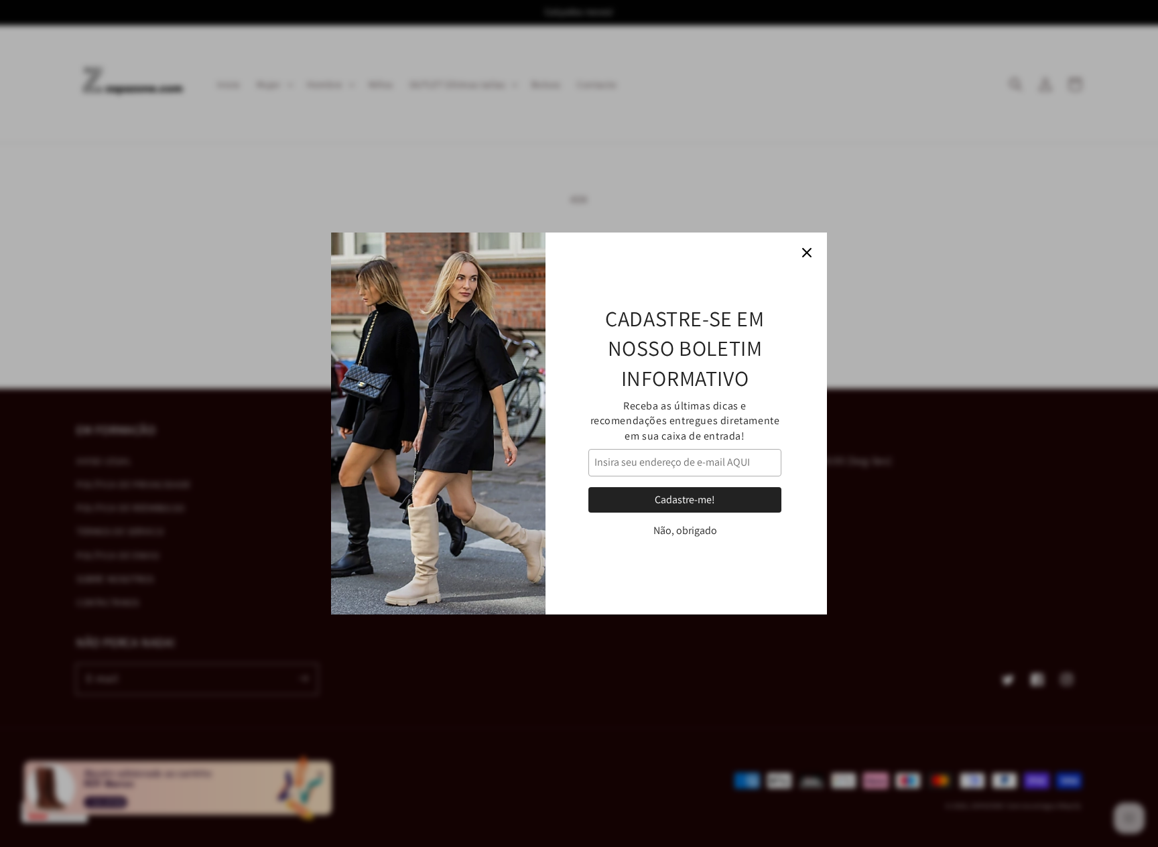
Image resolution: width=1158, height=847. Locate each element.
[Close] (806, 252)
